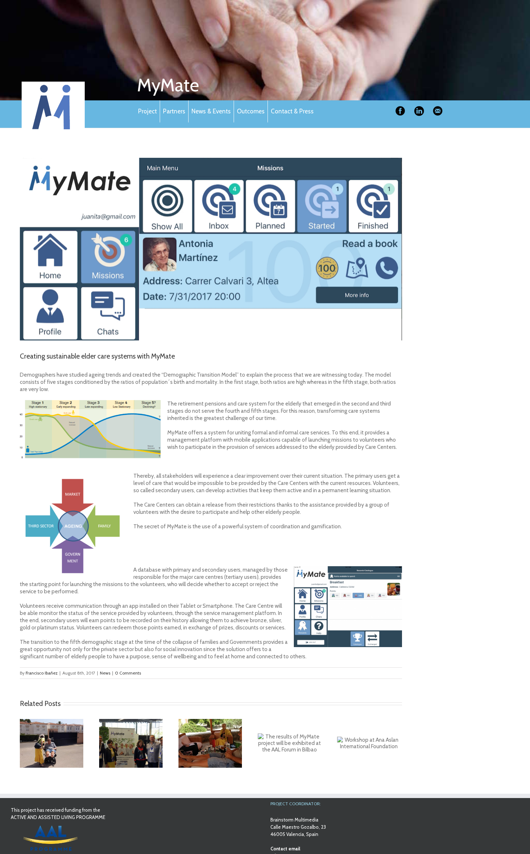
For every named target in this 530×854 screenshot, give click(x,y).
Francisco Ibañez (42, 673)
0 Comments (128, 673)
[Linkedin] (419, 111)
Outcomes (251, 111)
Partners (174, 111)
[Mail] (437, 111)
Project (147, 111)
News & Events (211, 111)
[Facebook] (400, 111)
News (105, 673)
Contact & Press (292, 111)
